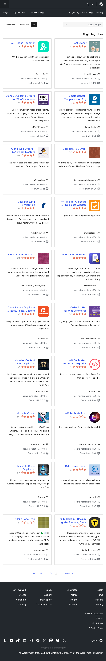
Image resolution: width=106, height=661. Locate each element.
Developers (46, 599)
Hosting (99, 599)
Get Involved (19, 590)
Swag (21, 604)
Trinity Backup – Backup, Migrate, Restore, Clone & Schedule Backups (72, 521)
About (100, 590)
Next (35, 573)
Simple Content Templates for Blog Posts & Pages (75, 97)
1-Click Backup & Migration (26, 203)
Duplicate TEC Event (75, 148)
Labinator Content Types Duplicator (24, 362)
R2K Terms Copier (76, 466)
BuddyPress (95, 628)
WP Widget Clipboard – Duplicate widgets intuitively (74, 203)
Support (48, 594)
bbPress (97, 623)
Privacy (99, 604)
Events (22, 594)
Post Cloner (80, 42)
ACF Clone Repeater (23, 42)
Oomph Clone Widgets (21, 254)
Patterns (73, 604)
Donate (20, 599)
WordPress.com (93, 613)
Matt (99, 618)
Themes (73, 594)
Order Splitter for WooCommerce (75, 309)
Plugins (73, 599)
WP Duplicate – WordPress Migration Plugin (74, 362)
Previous (69, 573)
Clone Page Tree (25, 519)
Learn (49, 590)
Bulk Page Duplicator (74, 254)
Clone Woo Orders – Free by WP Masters (23, 150)
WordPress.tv (43, 604)
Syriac (94, 640)
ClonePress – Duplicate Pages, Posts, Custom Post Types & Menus (21, 309)
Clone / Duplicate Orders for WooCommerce (20, 97)
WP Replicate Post (76, 413)
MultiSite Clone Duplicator (26, 468)
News (100, 594)
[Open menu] (4, 4)
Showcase (72, 590)
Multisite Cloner (26, 413)
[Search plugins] (66, 24)
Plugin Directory (96, 12)
